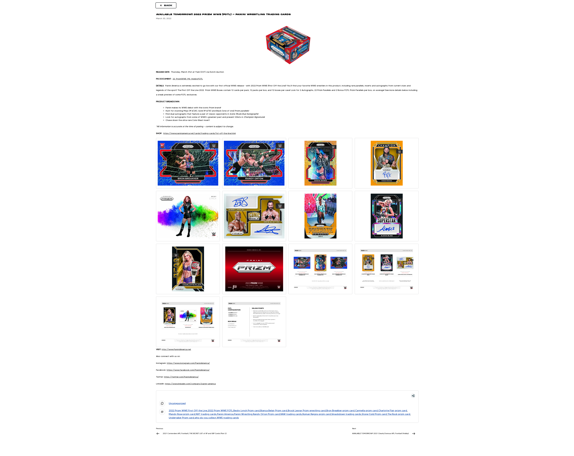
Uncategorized (177, 403)
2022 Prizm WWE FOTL (220, 410)
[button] (287, 396)
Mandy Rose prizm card (182, 414)
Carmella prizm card (366, 410)
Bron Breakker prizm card (340, 410)
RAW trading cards (291, 414)
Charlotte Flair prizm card (392, 410)
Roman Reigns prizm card (316, 414)
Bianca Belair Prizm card (273, 410)
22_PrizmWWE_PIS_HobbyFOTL (188, 78)
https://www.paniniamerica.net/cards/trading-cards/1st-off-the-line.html (199, 133)
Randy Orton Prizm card (266, 414)
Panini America (225, 414)
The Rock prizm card (398, 414)
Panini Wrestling (243, 414)
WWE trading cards (228, 417)
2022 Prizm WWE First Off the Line (188, 410)
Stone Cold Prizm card (374, 414)
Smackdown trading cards (346, 414)
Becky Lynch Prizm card (246, 410)
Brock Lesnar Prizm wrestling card (307, 410)
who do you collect (205, 417)
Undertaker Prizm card (181, 417)
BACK (168, 5)
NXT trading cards (206, 414)
